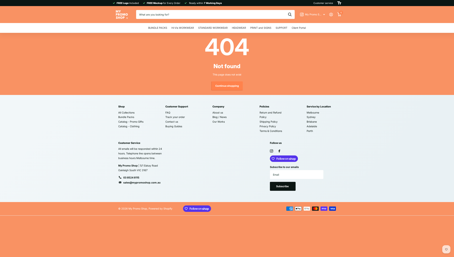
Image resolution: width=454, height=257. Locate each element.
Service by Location (319, 106)
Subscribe (282, 186)
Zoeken (290, 14)
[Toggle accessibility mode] (339, 3)
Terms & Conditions (271, 130)
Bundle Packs (126, 117)
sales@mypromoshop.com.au (142, 182)
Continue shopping (227, 85)
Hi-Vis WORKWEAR (182, 27)
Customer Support (176, 106)
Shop (121, 106)
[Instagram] (271, 151)
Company (218, 106)
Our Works (218, 121)
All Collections (126, 112)
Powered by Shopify (160, 208)
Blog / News (219, 117)
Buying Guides (173, 126)
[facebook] (279, 151)
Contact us (171, 121)
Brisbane (312, 121)
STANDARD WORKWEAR (213, 27)
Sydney (311, 117)
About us (217, 112)
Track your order (175, 117)
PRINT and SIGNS (260, 27)
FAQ (167, 112)
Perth (310, 130)
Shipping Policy (269, 121)
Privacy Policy (268, 126)
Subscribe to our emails (284, 166)
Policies (264, 106)
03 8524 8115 (131, 177)
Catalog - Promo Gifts (130, 121)
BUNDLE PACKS (157, 27)
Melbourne (313, 112)
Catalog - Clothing (129, 126)
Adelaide (312, 126)
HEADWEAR (239, 27)
